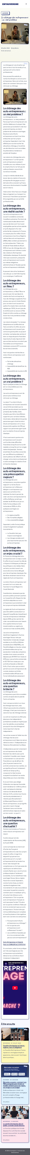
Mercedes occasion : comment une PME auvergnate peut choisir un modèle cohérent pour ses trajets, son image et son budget (14, 1084)
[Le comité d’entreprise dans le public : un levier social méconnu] (15, 1112)
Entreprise (5, 13)
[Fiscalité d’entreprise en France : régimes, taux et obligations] (15, 1034)
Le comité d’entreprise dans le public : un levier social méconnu (14, 1124)
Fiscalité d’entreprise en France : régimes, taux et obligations (14, 1046)
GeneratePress (15, 1152)
